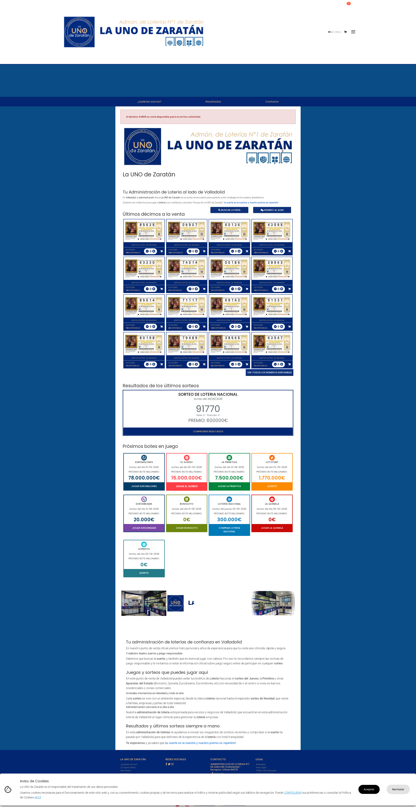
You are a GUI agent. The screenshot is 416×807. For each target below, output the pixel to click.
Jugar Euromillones (144, 486)
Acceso (335, 32)
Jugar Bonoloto (187, 528)
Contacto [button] (272, 101)
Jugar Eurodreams (144, 528)
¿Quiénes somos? (129, 764)
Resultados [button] (213, 101)
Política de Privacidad (266, 770)
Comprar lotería (128, 767)
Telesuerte (260, 764)
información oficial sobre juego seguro (207, 663)
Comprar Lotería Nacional (229, 529)
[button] (133, 151)
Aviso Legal (261, 767)
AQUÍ (37, 797)
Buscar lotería (230, 210)
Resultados (126, 770)
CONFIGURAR (293, 792)
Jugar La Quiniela (272, 528)
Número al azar (273, 210)
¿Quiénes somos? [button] (149, 101)
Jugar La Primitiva (229, 486)
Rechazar (398, 789)
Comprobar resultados (208, 431)
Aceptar (369, 789)
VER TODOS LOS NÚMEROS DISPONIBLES (269, 372)
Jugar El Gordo (187, 486)
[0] (347, 32)
